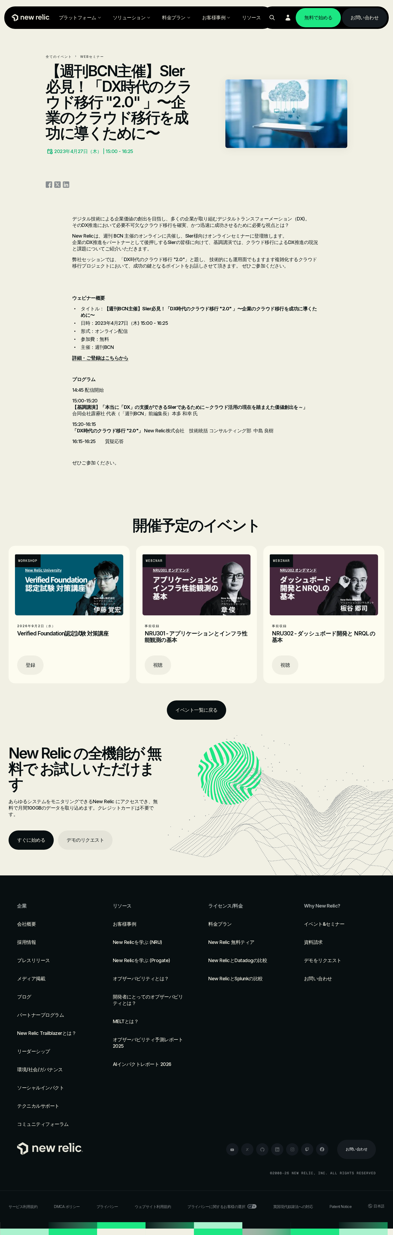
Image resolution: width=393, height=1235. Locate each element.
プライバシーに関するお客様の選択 (216, 1206)
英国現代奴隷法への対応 (293, 1206)
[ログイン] (288, 17)
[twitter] (247, 1149)
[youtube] (232, 1149)
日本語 (378, 1206)
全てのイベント (59, 57)
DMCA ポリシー (67, 1206)
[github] (262, 1149)
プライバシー (107, 1206)
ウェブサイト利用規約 (153, 1206)
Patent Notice (341, 1206)
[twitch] (307, 1149)
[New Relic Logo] (29, 17)
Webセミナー (92, 57)
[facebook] (322, 1149)
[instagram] (292, 1149)
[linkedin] (277, 1149)
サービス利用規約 (23, 1206)
